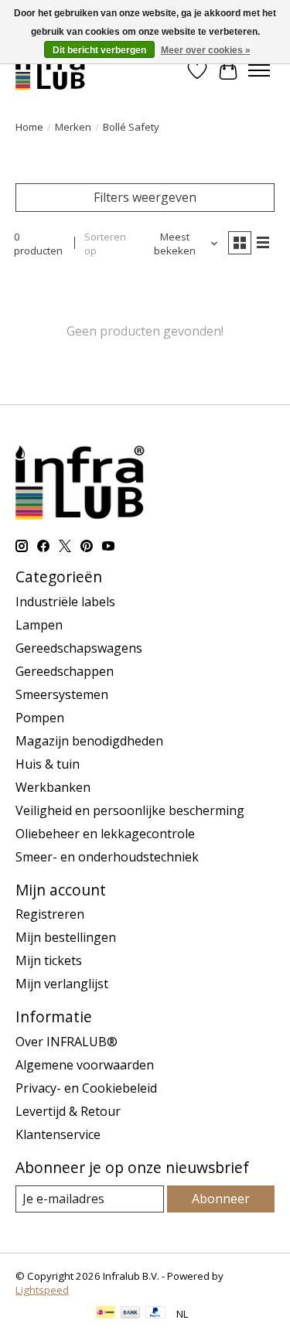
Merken (73, 127)
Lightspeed (42, 1290)
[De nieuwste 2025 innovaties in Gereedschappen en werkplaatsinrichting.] (50, 69)
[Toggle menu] (259, 70)
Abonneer (221, 1198)
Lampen (39, 624)
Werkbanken (52, 787)
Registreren (49, 914)
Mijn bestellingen (65, 937)
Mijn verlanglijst (61, 983)
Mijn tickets (48, 960)
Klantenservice (58, 1134)
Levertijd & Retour (68, 1111)
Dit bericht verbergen (99, 50)
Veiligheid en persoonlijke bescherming (129, 810)
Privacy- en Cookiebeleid (86, 1088)
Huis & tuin (47, 764)
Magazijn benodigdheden (89, 740)
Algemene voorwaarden (84, 1064)
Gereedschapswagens (78, 648)
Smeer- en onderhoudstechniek (107, 856)
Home (29, 127)
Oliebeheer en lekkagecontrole (105, 833)
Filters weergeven (145, 197)
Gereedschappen (64, 671)
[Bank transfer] (131, 1314)
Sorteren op (105, 244)
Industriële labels (65, 601)
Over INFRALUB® (66, 1041)
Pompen (39, 717)
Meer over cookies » (206, 50)
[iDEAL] (105, 1314)
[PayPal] (155, 1314)
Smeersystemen (61, 694)
